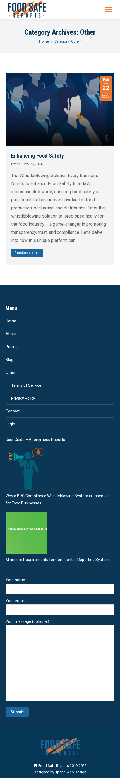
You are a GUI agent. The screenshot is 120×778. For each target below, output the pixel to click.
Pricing (12, 347)
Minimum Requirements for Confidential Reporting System (57, 559)
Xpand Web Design (70, 772)
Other (15, 164)
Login (10, 424)
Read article (24, 253)
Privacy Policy (23, 398)
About (11, 334)
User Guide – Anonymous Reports (35, 439)
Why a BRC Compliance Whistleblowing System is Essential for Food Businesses (57, 499)
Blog (9, 359)
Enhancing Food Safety (37, 155)
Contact (13, 411)
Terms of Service (26, 385)
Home (11, 321)
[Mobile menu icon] (108, 9)
